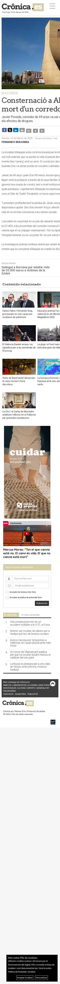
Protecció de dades (36, 709)
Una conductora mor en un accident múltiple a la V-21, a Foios (30, 621)
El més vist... (11, 612)
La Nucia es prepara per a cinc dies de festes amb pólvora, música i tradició (30, 664)
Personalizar (41, 977)
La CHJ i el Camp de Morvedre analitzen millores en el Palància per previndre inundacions (19, 412)
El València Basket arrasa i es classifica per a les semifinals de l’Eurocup (19, 345)
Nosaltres (20, 691)
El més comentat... (31, 612)
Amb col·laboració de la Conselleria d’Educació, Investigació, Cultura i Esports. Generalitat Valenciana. (29, 686)
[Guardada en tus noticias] (28, 130)
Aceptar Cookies (24, 977)
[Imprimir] (22, 130)
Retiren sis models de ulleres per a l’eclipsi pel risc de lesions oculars (30, 630)
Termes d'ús (20, 709)
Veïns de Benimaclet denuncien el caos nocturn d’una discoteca (18, 378)
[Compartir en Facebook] (4, 130)
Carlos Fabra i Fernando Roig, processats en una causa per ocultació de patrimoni (17, 311)
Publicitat (33, 691)
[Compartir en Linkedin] (15, 130)
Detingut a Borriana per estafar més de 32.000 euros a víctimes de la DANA (26, 268)
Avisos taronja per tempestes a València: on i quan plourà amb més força (30, 640)
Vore (34, 590)
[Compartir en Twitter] (10, 130)
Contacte (8, 691)
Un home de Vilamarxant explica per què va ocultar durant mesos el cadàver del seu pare (30, 652)
